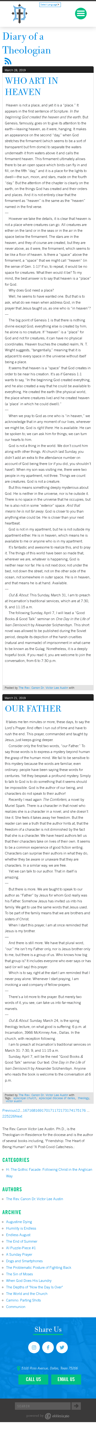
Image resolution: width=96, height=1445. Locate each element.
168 (32, 1110)
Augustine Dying (19, 1221)
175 (76, 1110)
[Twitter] (62, 1347)
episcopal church (25, 1098)
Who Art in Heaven (31, 86)
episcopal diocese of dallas (57, 1098)
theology (83, 1098)
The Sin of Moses (19, 1274)
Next (18, 1116)
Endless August (18, 1234)
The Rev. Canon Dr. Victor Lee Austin (43, 688)
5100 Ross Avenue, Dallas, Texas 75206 (49, 1368)
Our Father (33, 708)
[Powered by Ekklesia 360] (47, 1416)
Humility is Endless (21, 1228)
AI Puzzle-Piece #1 (21, 1247)
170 (45, 1110)
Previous (9, 1110)
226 (12, 1116)
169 (38, 1110)
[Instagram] (34, 1347)
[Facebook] (48, 1347)
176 (82, 1110)
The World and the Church (27, 1293)
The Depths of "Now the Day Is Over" (34, 1287)
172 (57, 1110)
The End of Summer (21, 1241)
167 (26, 1110)
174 (70, 1110)
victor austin (14, 1101)
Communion (15, 1306)
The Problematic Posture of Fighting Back (38, 1267)
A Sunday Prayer (19, 1254)
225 (5, 1116)
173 (64, 1110)
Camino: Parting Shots (23, 1300)
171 (51, 1110)
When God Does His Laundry (28, 1280)
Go (76, 1406)
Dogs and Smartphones (24, 1261)
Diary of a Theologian (26, 42)
